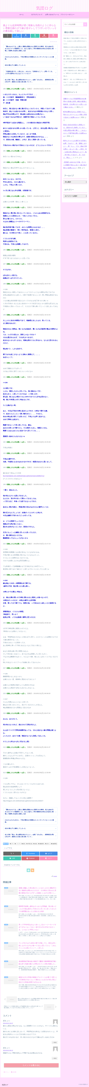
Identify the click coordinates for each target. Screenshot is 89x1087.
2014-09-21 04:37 (8, 1023)
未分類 (6, 843)
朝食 (36, 843)
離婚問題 (54, 843)
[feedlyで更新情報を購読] (28, 870)
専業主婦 (30, 843)
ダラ (12, 843)
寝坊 (24, 843)
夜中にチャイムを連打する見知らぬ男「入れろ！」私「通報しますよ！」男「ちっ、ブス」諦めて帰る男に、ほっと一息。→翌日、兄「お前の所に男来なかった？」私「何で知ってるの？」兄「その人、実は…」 (75, 149)
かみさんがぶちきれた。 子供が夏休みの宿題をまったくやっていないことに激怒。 (29, 58)
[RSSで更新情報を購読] (32, 870)
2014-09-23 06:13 (8, 1050)
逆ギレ (48, 843)
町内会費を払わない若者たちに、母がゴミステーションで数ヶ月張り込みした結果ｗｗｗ (75, 114)
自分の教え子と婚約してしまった (15, 65)
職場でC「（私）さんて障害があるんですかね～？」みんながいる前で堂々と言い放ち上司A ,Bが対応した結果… (75, 82)
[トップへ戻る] (86, 1084)
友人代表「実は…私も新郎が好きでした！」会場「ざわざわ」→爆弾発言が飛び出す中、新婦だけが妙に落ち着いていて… (29, 81)
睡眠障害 (42, 843)
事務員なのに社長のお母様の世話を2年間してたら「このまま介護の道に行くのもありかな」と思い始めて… (75, 49)
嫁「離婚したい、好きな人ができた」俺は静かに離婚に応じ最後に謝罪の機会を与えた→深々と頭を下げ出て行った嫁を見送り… (75, 60)
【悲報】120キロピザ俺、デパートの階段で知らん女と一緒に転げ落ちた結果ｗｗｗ (75, 165)
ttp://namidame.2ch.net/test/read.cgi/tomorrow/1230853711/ (23, 476)
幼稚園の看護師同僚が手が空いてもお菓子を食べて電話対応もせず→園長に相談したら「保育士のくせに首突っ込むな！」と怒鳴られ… (75, 72)
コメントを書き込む (31, 1065)
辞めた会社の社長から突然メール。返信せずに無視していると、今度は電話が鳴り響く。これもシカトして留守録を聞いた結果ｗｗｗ (75, 130)
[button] (53, 36)
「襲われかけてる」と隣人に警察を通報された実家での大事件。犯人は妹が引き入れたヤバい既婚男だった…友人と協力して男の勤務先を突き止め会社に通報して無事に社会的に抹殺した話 (29, 48)
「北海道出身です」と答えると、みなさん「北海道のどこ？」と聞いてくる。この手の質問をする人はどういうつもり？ (29, 72)
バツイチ (18, 843)
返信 (55, 1042)
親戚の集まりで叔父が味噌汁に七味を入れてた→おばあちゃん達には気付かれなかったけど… (75, 41)
